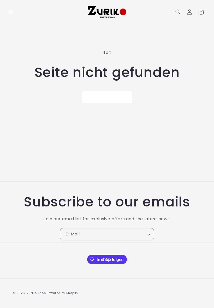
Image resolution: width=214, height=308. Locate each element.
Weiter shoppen (107, 97)
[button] (11, 12)
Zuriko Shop (36, 293)
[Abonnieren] (148, 234)
